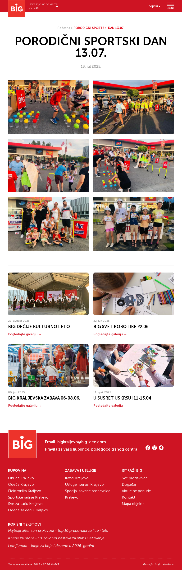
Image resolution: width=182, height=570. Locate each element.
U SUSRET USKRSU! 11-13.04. (123, 398)
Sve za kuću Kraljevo (25, 503)
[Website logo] (16, 8)
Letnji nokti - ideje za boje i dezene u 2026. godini (51, 546)
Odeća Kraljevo (21, 484)
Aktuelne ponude (136, 491)
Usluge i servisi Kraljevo (84, 484)
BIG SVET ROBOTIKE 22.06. (121, 326)
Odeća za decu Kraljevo (28, 510)
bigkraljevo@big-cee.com (81, 441)
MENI (171, 7)
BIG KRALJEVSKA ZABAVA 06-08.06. (44, 398)
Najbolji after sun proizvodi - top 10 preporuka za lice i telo (58, 530)
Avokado (168, 564)
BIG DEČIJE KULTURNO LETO (39, 326)
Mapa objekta (133, 503)
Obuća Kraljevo (21, 478)
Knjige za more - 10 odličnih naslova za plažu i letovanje (56, 538)
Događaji (129, 484)
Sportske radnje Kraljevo (28, 497)
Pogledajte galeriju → (25, 334)
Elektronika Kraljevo (24, 491)
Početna (64, 28)
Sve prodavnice (135, 478)
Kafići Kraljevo (77, 478)
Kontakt (128, 497)
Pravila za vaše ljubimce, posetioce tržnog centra (91, 449)
